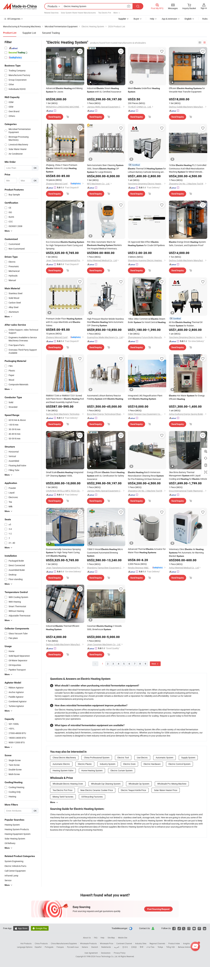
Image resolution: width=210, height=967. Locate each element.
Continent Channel (124, 943)
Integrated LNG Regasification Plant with (145, 397)
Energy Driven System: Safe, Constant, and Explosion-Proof (187, 243)
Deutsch (94, 947)
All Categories (13, 18)
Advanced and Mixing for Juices (64, 90)
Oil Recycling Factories (92, 796)
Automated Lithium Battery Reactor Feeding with (105, 397)
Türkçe (160, 947)
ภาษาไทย (150, 947)
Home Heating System (92, 770)
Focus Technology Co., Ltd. (107, 956)
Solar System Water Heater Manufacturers (78, 12)
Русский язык (73, 947)
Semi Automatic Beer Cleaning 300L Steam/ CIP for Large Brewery (105, 168)
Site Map (111, 937)
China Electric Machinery (64, 757)
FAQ (95, 937)
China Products (41, 943)
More (52, 802)
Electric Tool (123, 757)
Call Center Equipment (15, 870)
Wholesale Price (106, 943)
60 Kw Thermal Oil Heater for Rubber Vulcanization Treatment (185, 324)
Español (38, 947)
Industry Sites (140, 943)
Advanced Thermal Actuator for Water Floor (147, 551)
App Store (21, 928)
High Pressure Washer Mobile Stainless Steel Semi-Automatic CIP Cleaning (105, 322)
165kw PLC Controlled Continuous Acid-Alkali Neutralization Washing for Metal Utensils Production (187, 169)
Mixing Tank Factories (63, 796)
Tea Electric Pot (104, 12)
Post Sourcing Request (158, 909)
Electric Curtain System (122, 770)
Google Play (39, 928)
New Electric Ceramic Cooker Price (96, 790)
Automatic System (164, 757)
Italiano (85, 947)
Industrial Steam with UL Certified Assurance (104, 90)
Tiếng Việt (170, 947)
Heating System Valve (63, 770)
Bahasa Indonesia (185, 947)
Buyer (136, 18)
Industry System (107, 764)
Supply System (188, 757)
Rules (205, 18)
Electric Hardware (152, 764)
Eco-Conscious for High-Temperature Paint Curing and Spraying (65, 245)
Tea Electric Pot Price (62, 790)
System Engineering (14, 861)
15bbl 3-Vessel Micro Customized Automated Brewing (105, 552)
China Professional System (96, 757)
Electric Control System (179, 764)
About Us (87, 937)
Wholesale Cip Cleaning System (106, 783)
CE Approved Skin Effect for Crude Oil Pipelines (146, 243)
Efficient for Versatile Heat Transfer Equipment (187, 90)
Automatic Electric (61, 764)
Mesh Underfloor (144, 90)
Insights (186, 943)
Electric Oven (129, 764)
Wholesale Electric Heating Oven (68, 783)
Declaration (106, 953)
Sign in (204, 8)
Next (154, 663)
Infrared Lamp (11, 875)
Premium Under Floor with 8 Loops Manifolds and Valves (64, 322)
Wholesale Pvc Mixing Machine (171, 783)
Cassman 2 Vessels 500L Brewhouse (104, 627)
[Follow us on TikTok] (179, 928)
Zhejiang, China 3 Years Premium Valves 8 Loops (61, 168)
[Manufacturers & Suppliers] (20, 6)
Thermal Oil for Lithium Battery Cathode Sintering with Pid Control (147, 170)
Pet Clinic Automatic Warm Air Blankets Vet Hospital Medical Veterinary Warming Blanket (104, 245)
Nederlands (106, 947)
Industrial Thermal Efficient (62, 627)
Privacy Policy (119, 953)
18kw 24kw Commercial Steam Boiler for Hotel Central (147, 320)
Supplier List (29, 33)
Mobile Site (122, 937)
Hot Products (26, 943)
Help (152, 18)
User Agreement (91, 953)
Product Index (174, 943)
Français (60, 947)
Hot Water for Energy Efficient (187, 397)
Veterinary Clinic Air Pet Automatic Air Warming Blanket (186, 552)
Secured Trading (51, 33)
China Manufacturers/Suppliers (64, 943)
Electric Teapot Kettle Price (133, 790)
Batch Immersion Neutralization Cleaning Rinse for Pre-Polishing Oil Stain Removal (146, 475)
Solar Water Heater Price (165, 790)
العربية (116, 947)
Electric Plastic (85, 764)
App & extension (169, 18)
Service (8, 880)
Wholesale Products (88, 943)
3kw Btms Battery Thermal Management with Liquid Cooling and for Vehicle (188, 475)
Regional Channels (157, 943)
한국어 (125, 947)
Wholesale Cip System (139, 783)
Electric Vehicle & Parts (15, 866)
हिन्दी (141, 947)
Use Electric (142, 757)
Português (49, 947)
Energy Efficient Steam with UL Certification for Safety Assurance (106, 475)
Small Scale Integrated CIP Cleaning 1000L (64, 474)
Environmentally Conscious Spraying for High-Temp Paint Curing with (63, 552)
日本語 (134, 947)
